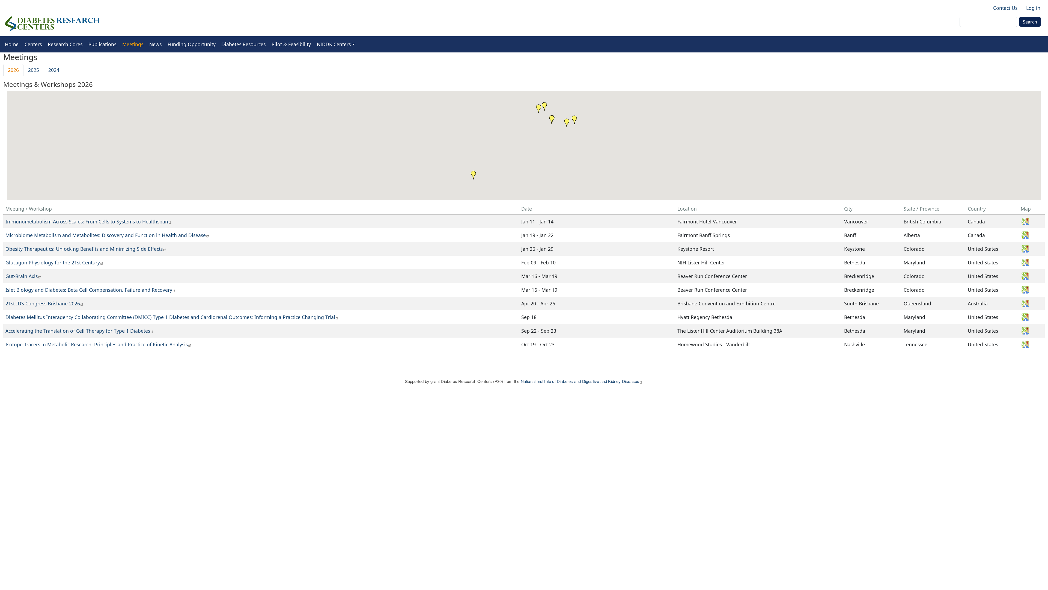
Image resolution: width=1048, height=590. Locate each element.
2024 (53, 70)
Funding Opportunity (192, 44)
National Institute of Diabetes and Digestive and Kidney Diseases (580, 381)
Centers (33, 44)
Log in (1033, 8)
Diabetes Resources (243, 44)
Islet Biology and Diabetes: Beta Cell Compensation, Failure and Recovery (88, 290)
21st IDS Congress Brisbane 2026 (42, 303)
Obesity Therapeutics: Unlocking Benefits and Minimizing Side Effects (84, 249)
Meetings (132, 44)
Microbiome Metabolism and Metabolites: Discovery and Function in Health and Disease (105, 235)
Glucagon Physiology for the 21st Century (52, 262)
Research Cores (65, 44)
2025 (33, 70)
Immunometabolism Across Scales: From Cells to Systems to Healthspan (86, 221)
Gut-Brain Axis (21, 276)
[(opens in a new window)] (1027, 221)
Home (12, 44)
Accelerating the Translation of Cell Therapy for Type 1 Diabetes (77, 331)
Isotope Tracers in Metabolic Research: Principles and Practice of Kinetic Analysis (96, 344)
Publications (102, 44)
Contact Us (1005, 8)
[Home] (52, 24)
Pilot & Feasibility (291, 44)
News (155, 44)
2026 (13, 70)
